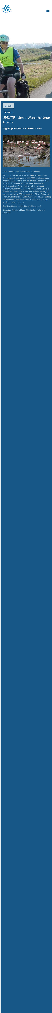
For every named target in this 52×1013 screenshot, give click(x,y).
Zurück (8, 106)
